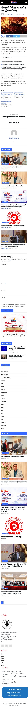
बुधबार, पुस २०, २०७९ (20, 14)
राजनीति (2, 404)
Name (3, 284)
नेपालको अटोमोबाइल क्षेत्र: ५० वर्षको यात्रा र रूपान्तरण (12, 225)
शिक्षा (2, 413)
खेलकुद (2, 386)
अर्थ (2, 383)
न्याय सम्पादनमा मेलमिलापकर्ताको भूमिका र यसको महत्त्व (13, 64)
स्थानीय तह (3, 425)
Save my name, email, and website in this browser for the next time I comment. (14, 305)
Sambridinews (9, 14)
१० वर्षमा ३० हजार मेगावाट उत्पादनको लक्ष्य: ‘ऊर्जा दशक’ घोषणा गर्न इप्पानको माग (17, 356)
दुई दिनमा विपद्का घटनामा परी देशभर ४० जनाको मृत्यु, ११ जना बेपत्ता (7, 94)
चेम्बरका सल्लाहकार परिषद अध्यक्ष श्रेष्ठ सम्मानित (12, 62)
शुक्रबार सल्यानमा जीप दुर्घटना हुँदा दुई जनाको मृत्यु (19, 93)
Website (3, 297)
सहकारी (2, 419)
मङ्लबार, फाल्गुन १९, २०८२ (13, 352)
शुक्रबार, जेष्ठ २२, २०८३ (13, 358)
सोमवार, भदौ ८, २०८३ (13, 169)
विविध (2, 410)
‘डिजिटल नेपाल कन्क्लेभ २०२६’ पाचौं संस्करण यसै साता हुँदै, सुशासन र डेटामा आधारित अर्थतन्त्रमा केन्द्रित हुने (13, 509)
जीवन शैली (3, 389)
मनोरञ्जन (3, 398)
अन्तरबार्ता (3, 381)
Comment (4, 264)
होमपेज (2, 654)
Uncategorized (5, 378)
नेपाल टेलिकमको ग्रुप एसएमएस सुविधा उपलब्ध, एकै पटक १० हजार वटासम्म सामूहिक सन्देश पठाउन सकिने (17, 348)
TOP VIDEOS (4, 375)
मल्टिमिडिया (3, 401)
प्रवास (2, 395)
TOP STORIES (5, 163)
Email (3, 290)
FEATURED (4, 201)
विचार (2, 407)
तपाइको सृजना (4, 392)
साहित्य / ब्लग (3, 422)
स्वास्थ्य (2, 428)
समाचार (2, 416)
